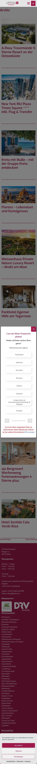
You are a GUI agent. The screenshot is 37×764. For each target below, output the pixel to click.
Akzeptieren (18, 745)
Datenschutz (19, 761)
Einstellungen (18, 757)
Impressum (27, 761)
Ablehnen (18, 751)
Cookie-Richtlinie (10, 761)
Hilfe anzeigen (29, 432)
